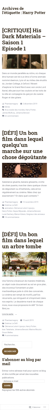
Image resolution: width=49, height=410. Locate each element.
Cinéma (8, 205)
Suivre (7, 386)
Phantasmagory (11, 104)
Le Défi (15, 205)
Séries (7, 107)
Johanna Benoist (23, 113)
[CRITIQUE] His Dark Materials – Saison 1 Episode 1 (24, 39)
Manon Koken (20, 214)
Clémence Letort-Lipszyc (24, 208)
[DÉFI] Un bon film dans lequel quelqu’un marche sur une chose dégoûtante (24, 145)
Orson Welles (7, 332)
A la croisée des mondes (15, 110)
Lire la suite (8, 314)
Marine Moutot (35, 329)
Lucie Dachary (8, 214)
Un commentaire (12, 116)
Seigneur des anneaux (35, 214)
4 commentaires (11, 335)
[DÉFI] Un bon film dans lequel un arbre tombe (22, 240)
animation (9, 208)
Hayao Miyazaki (19, 211)
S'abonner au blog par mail (21, 361)
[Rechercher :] (17, 344)
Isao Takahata (8, 329)
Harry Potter (31, 110)
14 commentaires (12, 217)
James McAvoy (8, 113)
